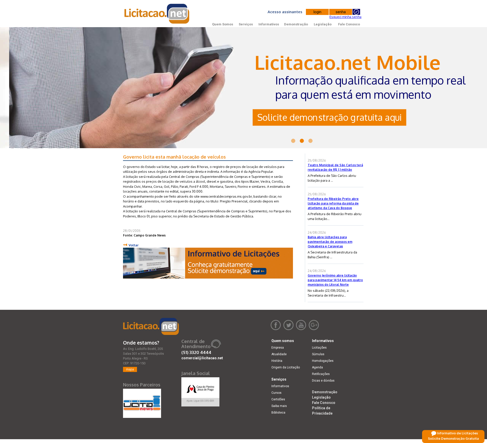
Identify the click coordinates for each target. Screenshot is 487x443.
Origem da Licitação (285, 367)
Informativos (268, 24)
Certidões (278, 399)
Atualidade (279, 354)
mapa (130, 369)
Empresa (277, 347)
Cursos (276, 393)
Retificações (321, 374)
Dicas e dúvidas (323, 380)
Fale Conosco (349, 24)
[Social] (200, 391)
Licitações (319, 347)
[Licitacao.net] (151, 326)
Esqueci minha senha (345, 17)
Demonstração (296, 24)
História (276, 361)
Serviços (246, 24)
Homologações (323, 361)
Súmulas (318, 354)
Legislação (323, 24)
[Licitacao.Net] (157, 14)
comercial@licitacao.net (202, 358)
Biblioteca (278, 412)
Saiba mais (279, 406)
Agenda (317, 367)
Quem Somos (222, 24)
